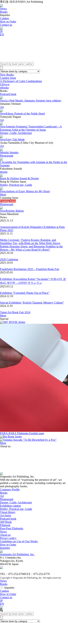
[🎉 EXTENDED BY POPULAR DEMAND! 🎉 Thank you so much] (10, 464)
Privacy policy (8, 538)
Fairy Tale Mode (12, 139)
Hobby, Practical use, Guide (16, 184)
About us (5, 534)
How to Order (8, 21)
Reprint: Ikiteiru (12, 210)
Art (2, 107)
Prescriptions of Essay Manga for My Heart (25, 191)
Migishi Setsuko (9, 152)
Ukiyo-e (4, 84)
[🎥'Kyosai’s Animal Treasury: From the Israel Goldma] (58, 464)
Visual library (7, 512)
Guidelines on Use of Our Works (19, 541)
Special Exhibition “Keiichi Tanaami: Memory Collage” (32, 302)
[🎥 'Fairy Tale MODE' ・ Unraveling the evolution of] (34, 458)
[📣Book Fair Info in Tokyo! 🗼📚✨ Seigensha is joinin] (34, 464)
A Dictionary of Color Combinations (21, 81)
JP (1, 31)
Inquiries (5, 547)
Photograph (6, 155)
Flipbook (5, 525)
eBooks (4, 87)
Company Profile (10, 489)
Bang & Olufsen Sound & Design (19, 178)
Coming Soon (8, 77)
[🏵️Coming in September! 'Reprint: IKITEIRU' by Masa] (34, 451)
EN (2, 34)
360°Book (6, 521)
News (3, 531)
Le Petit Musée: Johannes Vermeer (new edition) (30, 100)
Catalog (4, 18)
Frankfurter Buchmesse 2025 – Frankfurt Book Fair (29, 269)
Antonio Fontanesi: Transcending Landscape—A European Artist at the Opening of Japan (31, 128)
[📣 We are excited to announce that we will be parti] (58, 451)
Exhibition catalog (10, 505)
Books (3, 492)
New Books (7, 74)
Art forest (5, 515)
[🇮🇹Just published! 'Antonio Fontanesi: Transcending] (10, 451)
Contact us (6, 24)
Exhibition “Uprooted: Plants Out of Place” (25, 292)
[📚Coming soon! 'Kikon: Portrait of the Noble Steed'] (58, 458)
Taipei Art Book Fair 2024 (15, 312)
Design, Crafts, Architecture (16, 133)
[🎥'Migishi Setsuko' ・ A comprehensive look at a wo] (10, 458)
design (3, 171)
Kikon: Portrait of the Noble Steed (22, 113)
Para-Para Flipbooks (11, 528)
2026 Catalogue (9, 259)
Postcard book (8, 94)
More (3, 194)
